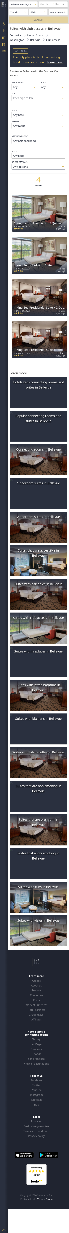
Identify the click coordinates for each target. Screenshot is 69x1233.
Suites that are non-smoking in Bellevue (38, 788)
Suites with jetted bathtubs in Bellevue (38, 687)
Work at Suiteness (36, 1005)
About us (36, 985)
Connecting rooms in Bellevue (38, 449)
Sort (14, 93)
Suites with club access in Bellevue (38, 617)
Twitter (36, 1085)
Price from (18, 82)
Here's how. (55, 62)
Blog (36, 1104)
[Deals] (4, 37)
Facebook (36, 1080)
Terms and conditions (36, 1131)
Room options (20, 164)
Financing (36, 1121)
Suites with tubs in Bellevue (38, 887)
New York (36, 1049)
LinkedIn (36, 1099)
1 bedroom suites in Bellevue (38, 483)
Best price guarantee (36, 1126)
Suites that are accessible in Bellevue (38, 553)
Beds (14, 151)
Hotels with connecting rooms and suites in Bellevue (38, 384)
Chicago (36, 1039)
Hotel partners (36, 1010)
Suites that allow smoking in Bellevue (38, 855)
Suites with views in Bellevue (38, 920)
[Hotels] (4, 44)
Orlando (36, 1054)
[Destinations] (4, 24)
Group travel (36, 1014)
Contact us (36, 995)
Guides (36, 980)
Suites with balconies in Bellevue (38, 584)
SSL (39, 1199)
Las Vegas (36, 1044)
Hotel (15, 110)
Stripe (49, 1199)
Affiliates (36, 1019)
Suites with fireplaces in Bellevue (38, 651)
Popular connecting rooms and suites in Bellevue (38, 418)
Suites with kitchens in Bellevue (38, 718)
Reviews (36, 990)
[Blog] (4, 51)
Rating (15, 121)
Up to (43, 82)
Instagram (36, 1095)
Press (36, 1000)
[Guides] (4, 31)
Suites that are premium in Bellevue (38, 822)
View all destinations (36, 1063)
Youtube (36, 1090)
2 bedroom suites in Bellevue (38, 517)
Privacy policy (36, 1136)
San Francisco (36, 1059)
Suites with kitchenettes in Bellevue (38, 752)
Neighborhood (20, 136)
